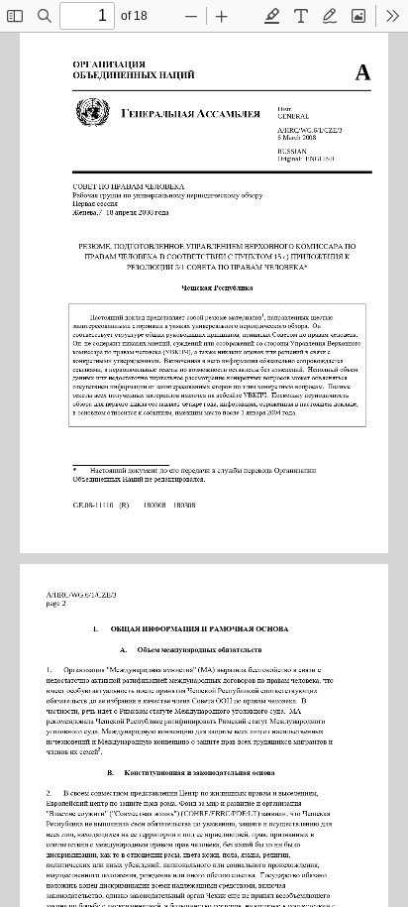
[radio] (272, 16)
